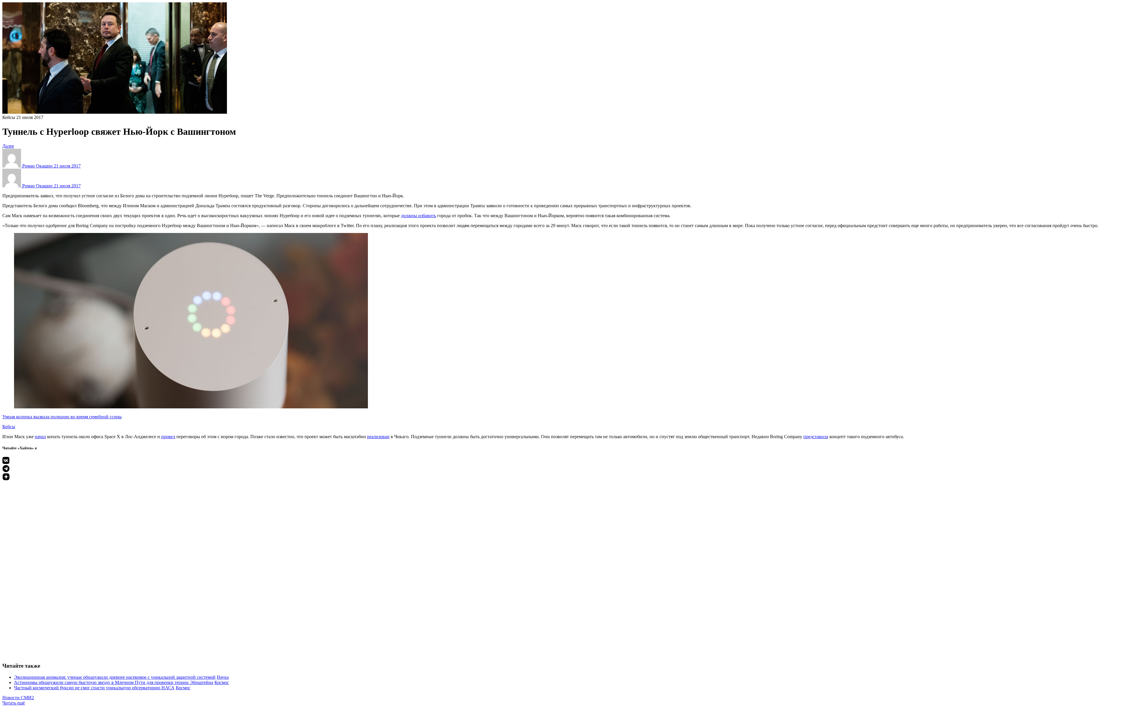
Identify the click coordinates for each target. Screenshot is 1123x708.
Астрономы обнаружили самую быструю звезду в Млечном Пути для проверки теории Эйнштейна (113, 682)
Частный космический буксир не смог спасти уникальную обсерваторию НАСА (94, 687)
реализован (378, 436)
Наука (223, 677)
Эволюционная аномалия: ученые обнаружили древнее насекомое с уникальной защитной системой (115, 677)
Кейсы (8, 117)
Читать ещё (13, 702)
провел (168, 436)
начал (40, 436)
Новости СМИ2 (18, 697)
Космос (221, 682)
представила (815, 436)
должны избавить (418, 215)
